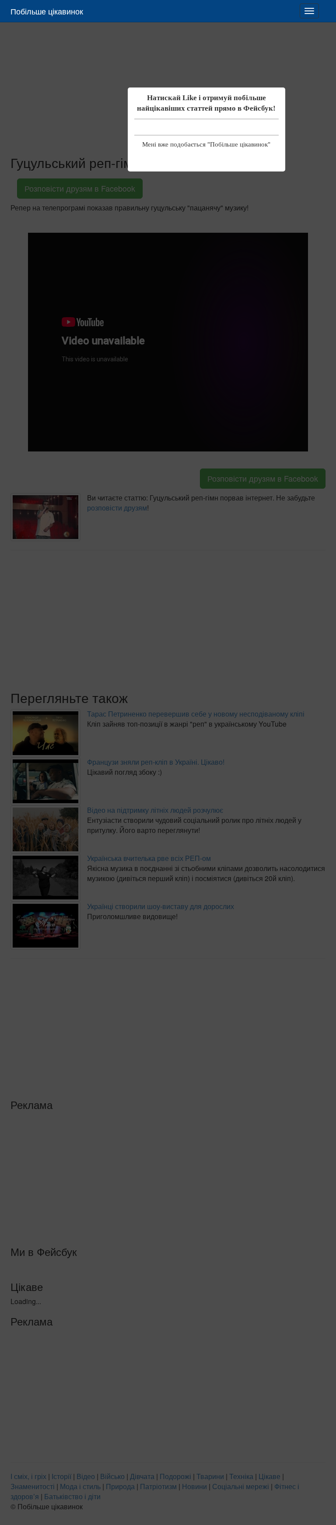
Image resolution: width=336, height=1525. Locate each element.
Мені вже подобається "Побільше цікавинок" (206, 144)
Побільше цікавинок (46, 11)
